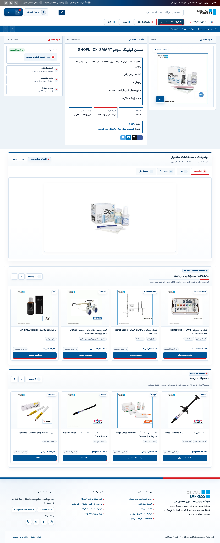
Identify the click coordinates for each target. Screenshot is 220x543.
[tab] (200, 171)
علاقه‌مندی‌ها (146, 509)
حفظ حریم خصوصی (20, 537)
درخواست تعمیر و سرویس (141, 513)
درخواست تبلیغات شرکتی (91, 509)
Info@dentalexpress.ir (24, 509)
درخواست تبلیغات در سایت (140, 518)
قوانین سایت (35, 537)
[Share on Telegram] (123, 137)
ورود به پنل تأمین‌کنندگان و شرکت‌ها (87, 504)
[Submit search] (62, 12)
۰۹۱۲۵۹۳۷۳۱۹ (45, 509)
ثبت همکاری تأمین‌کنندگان (91, 499)
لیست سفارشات (145, 504)
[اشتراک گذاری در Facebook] (139, 137)
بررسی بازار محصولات (93, 513)
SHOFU (132, 124)
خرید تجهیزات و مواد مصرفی (140, 499)
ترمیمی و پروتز (204, 28)
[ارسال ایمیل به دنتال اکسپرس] (11, 3)
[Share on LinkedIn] (128, 137)
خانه (215, 28)
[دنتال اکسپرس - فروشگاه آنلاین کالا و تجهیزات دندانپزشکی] (206, 12)
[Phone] (29, 522)
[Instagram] (51, 522)
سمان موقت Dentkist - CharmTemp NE (38, 433)
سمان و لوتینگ (174, 28)
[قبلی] (14, 276)
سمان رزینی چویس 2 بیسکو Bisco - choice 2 (186, 433)
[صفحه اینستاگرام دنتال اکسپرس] (6, 3)
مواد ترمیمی (189, 28)
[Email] (36, 522)
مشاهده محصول (35, 355)
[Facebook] (44, 522)
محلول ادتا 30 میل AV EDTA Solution (38, 330)
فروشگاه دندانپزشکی (169, 21)
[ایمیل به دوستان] (134, 137)
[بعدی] (21, 276)
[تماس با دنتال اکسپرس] (16, 3)
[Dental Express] (198, 494)
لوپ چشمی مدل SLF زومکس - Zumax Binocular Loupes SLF (88, 331)
